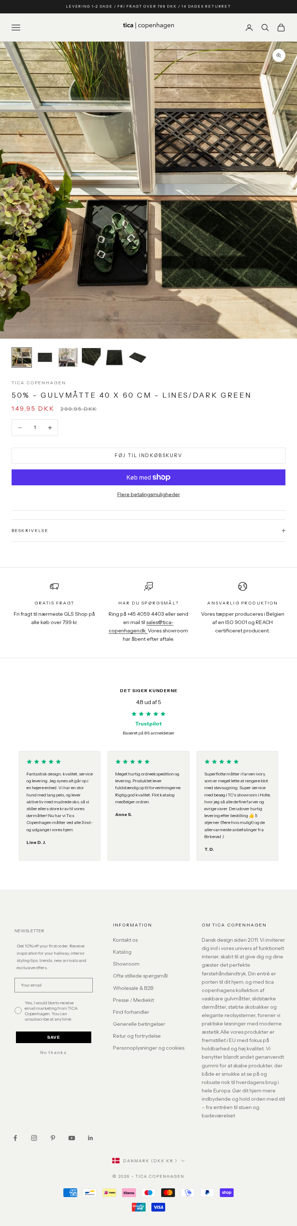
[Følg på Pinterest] (53, 1138)
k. (145, 630)
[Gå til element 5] (114, 357)
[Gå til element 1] (22, 357)
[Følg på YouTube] (71, 1138)
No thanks (53, 1052)
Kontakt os (125, 940)
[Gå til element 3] (68, 357)
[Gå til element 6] (137, 357)
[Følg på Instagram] (34, 1138)
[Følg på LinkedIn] (90, 1138)
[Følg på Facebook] (15, 1138)
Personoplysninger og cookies (148, 1048)
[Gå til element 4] (91, 357)
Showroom (126, 964)
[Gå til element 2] (45, 357)
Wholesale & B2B (133, 988)
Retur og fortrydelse (137, 1036)
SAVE (53, 1037)
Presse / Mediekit (133, 1000)
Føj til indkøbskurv (148, 455)
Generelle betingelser (139, 1024)
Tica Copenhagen (39, 382)
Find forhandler (131, 1012)
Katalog (122, 952)
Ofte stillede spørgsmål (140, 975)
